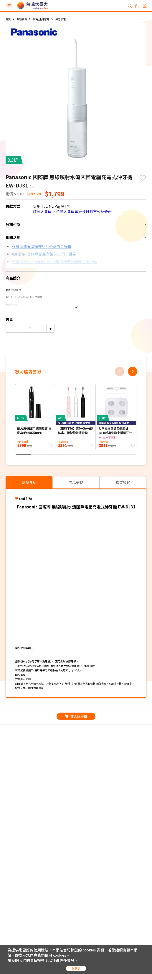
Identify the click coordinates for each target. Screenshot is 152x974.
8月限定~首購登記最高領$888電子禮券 (44, 254)
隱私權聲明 (39, 960)
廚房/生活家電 (41, 19)
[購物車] (137, 5)
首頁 (8, 19)
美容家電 (60, 19)
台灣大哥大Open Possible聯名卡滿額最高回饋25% (54, 261)
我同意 (76, 968)
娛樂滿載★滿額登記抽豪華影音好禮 (41, 246)
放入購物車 (78, 716)
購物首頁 (22, 19)
